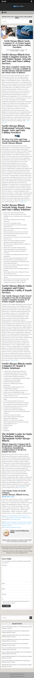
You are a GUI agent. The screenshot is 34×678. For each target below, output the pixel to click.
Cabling (9, 539)
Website (4, 594)
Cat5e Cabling (14, 539)
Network (25, 539)
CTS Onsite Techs (15, 519)
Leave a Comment (14, 50)
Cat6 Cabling (20, 539)
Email (3, 588)
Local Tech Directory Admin (13, 49)
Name (3, 583)
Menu (4, 1)
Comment (5, 565)
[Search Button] (31, 1)
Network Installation (22, 540)
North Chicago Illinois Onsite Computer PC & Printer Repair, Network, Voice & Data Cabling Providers (17, 44)
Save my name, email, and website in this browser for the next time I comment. (16, 602)
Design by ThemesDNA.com (17, 676)
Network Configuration (12, 540)
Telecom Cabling (13, 541)
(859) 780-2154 (23, 201)
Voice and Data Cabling (22, 541)
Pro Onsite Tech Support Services (12, 527)
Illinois (22, 50)
